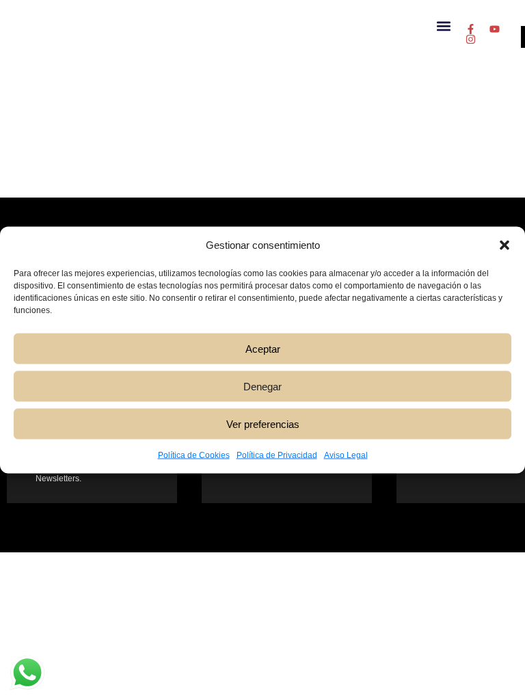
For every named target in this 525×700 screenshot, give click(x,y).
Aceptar (262, 348)
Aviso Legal (346, 455)
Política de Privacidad (277, 455)
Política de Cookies (194, 455)
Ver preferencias (262, 423)
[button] (504, 245)
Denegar (262, 386)
